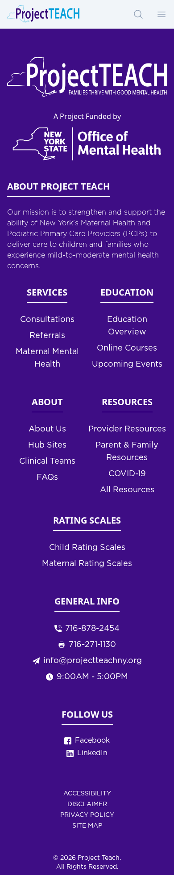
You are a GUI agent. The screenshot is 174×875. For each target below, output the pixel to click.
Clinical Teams (47, 461)
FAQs (47, 477)
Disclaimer (87, 804)
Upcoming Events (127, 364)
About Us (47, 429)
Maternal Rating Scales (87, 563)
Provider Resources (127, 429)
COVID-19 (127, 474)
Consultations (47, 319)
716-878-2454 (92, 628)
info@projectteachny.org (92, 660)
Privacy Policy (87, 815)
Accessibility (87, 793)
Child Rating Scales (87, 547)
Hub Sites (47, 445)
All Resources (127, 490)
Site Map (87, 826)
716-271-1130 (92, 644)
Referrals (47, 335)
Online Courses (127, 348)
